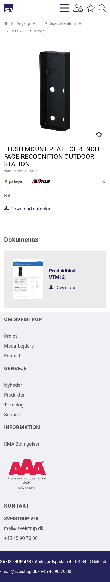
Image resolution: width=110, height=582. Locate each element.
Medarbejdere (19, 346)
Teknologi (14, 405)
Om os (11, 336)
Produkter (14, 395)
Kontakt (12, 356)
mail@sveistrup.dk (23, 528)
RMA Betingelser (22, 444)
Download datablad (30, 208)
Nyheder (13, 385)
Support (12, 414)
